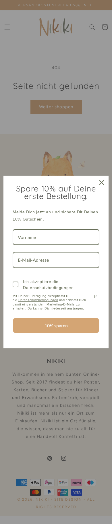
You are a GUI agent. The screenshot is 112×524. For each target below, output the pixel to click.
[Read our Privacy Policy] (95, 296)
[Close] (102, 182)
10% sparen (56, 325)
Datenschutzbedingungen (38, 300)
